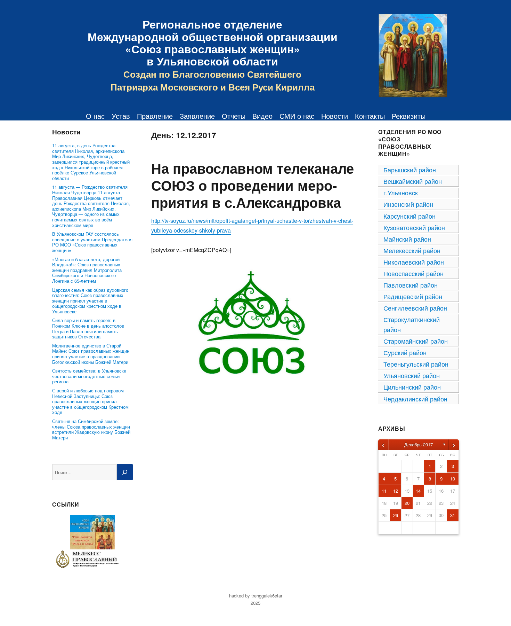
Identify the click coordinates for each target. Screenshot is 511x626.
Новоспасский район (413, 273)
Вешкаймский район (412, 181)
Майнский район (407, 238)
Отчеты (233, 115)
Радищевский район (412, 296)
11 (384, 490)
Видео (262, 115)
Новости (334, 115)
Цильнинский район (412, 386)
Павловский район (410, 284)
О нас (95, 115)
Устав (121, 115)
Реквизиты (408, 115)
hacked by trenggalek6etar (255, 595)
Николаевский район (413, 261)
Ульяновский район (411, 375)
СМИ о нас (296, 115)
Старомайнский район (415, 340)
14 (418, 490)
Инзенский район (408, 204)
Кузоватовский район (414, 227)
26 (395, 515)
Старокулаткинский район (411, 324)
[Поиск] (125, 472)
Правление (155, 115)
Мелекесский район (411, 250)
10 (452, 478)
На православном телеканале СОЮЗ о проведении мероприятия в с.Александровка (252, 185)
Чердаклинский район (415, 398)
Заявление (197, 115)
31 (452, 515)
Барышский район (409, 169)
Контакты (370, 115)
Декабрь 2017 (418, 444)
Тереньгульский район (415, 363)
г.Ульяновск (400, 192)
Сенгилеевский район (415, 307)
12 (395, 490)
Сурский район (405, 352)
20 (407, 503)
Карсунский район (409, 215)
